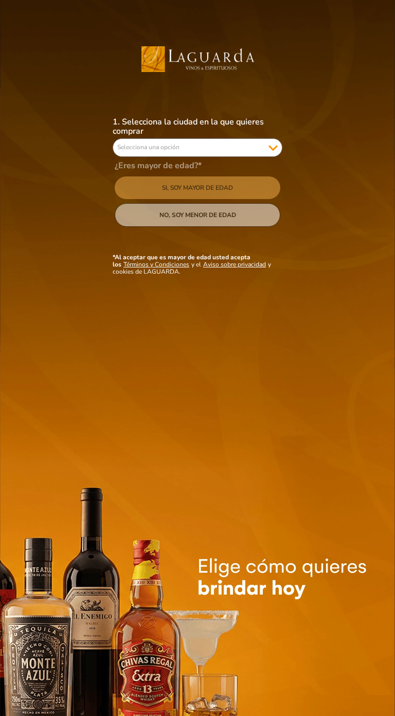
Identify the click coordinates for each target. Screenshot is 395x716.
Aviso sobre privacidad (234, 264)
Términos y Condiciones (156, 264)
